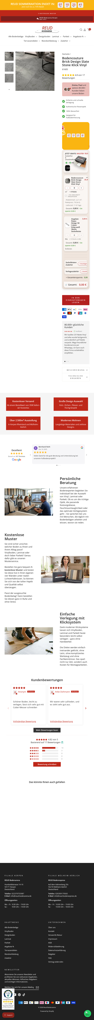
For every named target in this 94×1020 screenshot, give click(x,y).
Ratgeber (51, 954)
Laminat (55, 36)
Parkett (66, 36)
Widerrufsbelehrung (56, 946)
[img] (19, 687)
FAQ (50, 958)
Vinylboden (30, 36)
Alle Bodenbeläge (15, 36)
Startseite (65, 54)
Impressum (52, 939)
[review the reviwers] (82, 448)
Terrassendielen (31, 41)
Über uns (51, 927)
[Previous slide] (8, 708)
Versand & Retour (55, 935)
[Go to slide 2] (58, 465)
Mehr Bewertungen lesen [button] (47, 730)
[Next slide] (86, 708)
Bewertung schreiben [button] (47, 764)
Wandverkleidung (49, 41)
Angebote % (78, 36)
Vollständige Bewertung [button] (24, 721)
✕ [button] (13, 990)
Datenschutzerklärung (57, 950)
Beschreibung (76, 370)
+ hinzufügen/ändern (85, 264)
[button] (68, 75)
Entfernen (68, 249)
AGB (50, 943)
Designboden (44, 36)
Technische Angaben (75, 377)
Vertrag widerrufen (55, 962)
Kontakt (51, 931)
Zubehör (65, 41)
